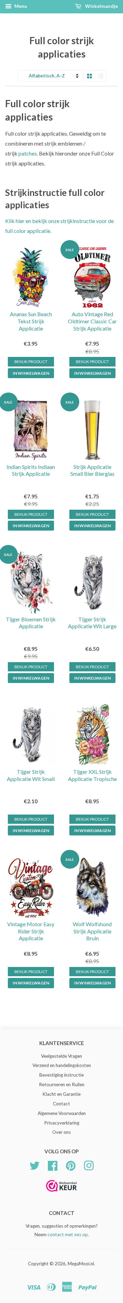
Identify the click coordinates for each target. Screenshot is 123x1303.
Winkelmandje (101, 6)
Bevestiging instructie (61, 1075)
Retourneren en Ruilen (61, 1084)
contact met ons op (67, 1234)
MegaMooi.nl (81, 1263)
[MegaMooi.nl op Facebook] (52, 1165)
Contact (61, 1103)
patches (27, 153)
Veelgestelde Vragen (61, 1056)
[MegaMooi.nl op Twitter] (34, 1165)
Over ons (61, 1132)
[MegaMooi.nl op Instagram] (89, 1165)
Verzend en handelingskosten (61, 1065)
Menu (20, 6)
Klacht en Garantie (61, 1094)
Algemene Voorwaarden (62, 1113)
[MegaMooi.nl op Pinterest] (71, 1165)
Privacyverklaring (61, 1123)
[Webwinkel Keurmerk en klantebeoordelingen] (61, 1194)
